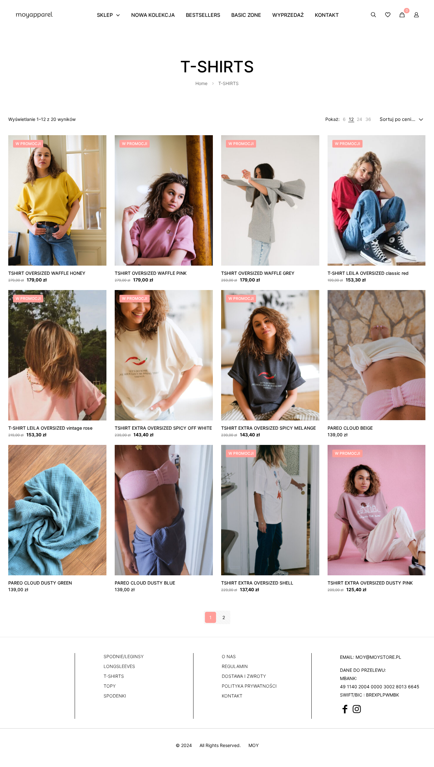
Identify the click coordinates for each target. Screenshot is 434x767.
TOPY (110, 686)
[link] (344, 119)
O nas (229, 656)
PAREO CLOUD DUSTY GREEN (40, 582)
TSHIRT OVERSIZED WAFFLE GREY (258, 273)
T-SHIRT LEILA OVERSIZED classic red (368, 273)
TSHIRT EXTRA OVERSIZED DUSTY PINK (370, 582)
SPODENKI (115, 695)
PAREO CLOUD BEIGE (350, 428)
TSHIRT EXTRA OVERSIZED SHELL (257, 582)
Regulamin (235, 666)
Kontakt (232, 695)
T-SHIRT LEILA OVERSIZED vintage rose (50, 428)
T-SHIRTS (114, 676)
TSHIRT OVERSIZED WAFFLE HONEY (46, 273)
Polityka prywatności (249, 686)
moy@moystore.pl (378, 657)
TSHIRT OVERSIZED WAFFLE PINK (150, 273)
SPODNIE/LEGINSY (124, 656)
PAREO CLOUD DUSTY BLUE (145, 582)
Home (201, 83)
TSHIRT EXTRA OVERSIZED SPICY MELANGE (268, 428)
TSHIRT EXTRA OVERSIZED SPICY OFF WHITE (163, 428)
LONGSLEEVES (119, 666)
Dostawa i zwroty (244, 676)
